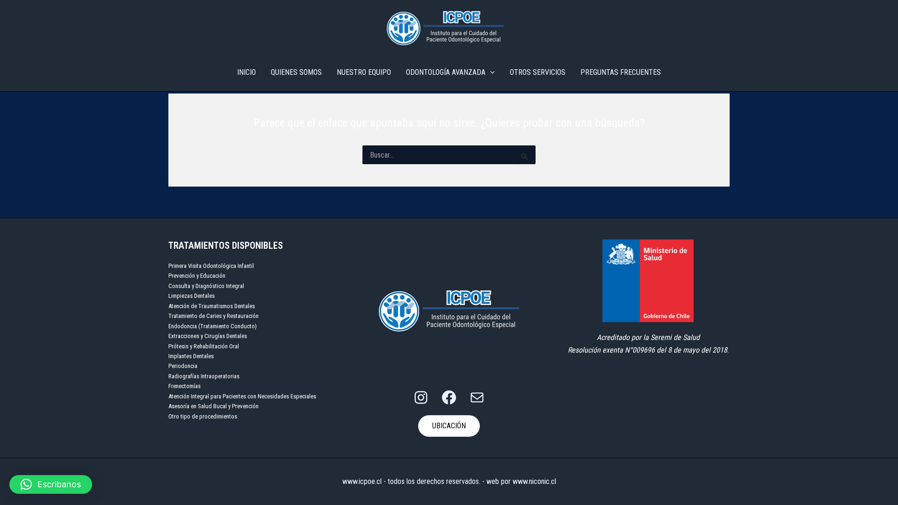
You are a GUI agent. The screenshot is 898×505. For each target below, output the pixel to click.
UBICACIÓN (449, 425)
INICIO (246, 72)
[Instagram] (421, 397)
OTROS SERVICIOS (537, 72)
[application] (490, 72)
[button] (50, 484)
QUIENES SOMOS (296, 72)
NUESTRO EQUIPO (364, 72)
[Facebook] (449, 397)
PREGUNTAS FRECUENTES (620, 72)
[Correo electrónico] (477, 397)
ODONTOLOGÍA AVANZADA (445, 72)
